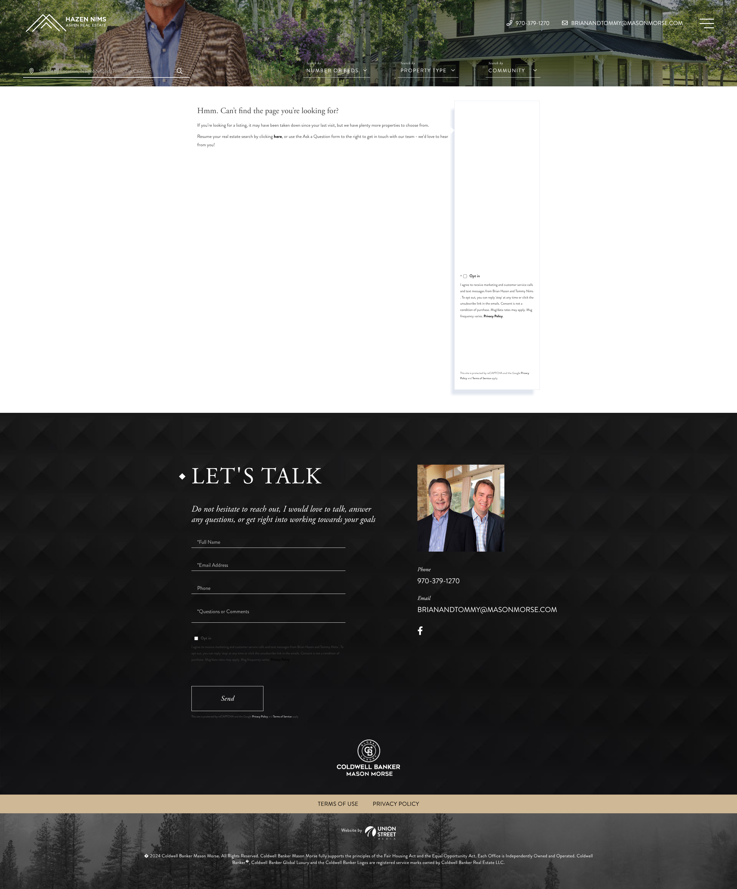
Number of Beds (332, 70)
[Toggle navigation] (707, 23)
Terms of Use (338, 804)
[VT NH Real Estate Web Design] (368, 833)
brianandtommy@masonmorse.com (626, 23)
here (278, 136)
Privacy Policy (493, 316)
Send (496, 355)
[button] (179, 71)
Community (507, 70)
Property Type (423, 70)
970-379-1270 (532, 23)
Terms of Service (481, 378)
